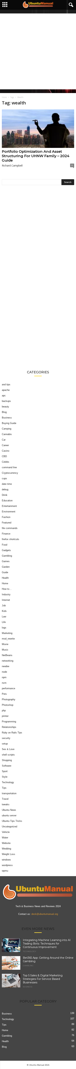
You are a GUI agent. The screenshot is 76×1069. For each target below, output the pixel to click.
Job (4, 605)
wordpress (7, 865)
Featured (6, 522)
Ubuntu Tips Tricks (12, 821)
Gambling (7, 555)
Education (7, 500)
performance (8, 688)
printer (5, 716)
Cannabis (7, 434)
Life (4, 622)
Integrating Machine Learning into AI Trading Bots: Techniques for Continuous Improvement (47, 943)
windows (6, 859)
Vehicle (6, 832)
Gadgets (6, 550)
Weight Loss (8, 854)
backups (6, 401)
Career (5, 445)
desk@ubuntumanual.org (44, 914)
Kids (4, 611)
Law (4, 616)
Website (6, 843)
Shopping (7, 760)
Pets (4, 694)
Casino (5, 450)
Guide (5, 572)
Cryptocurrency (10, 473)
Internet (6, 600)
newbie (5, 666)
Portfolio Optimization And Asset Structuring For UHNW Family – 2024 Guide (35, 155)
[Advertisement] (38, 51)
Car (4, 439)
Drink (4, 495)
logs (4, 627)
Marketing (7, 633)
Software (6, 765)
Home (4, 97)
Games (6, 561)
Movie (5, 644)
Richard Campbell (12, 165)
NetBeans (7, 655)
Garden (6, 566)
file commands (10, 528)
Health (5, 577)
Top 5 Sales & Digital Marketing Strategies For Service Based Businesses (43, 979)
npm (4, 677)
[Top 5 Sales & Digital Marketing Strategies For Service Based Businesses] (11, 981)
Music (5, 649)
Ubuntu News (9, 810)
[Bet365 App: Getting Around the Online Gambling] (11, 963)
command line (9, 467)
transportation (9, 793)
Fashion (6, 517)
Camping (6, 428)
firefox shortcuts (10, 539)
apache (6, 390)
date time (7, 484)
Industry (6, 594)
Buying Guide (9, 423)
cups (4, 478)
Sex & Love (8, 749)
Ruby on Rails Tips (12, 732)
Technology (8, 782)
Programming (9, 721)
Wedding (6, 848)
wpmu (5, 870)
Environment (8, 511)
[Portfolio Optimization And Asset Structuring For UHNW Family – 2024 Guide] (38, 128)
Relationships (9, 727)
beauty (5, 406)
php (4, 710)
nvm (4, 682)
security (6, 738)
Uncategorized (9, 826)
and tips (6, 384)
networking (7, 660)
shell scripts (8, 754)
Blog (4, 412)
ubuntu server (9, 815)
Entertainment (9, 506)
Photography (8, 699)
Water (5, 837)
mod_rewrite (8, 638)
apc (4, 395)
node (4, 671)
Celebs (5, 461)
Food (4, 544)
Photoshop (7, 705)
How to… (7, 589)
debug (5, 489)
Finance (6, 533)
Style (4, 776)
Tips (4, 787)
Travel (5, 799)
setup (5, 743)
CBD (4, 456)
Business (7, 417)
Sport (5, 771)
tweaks (5, 804)
